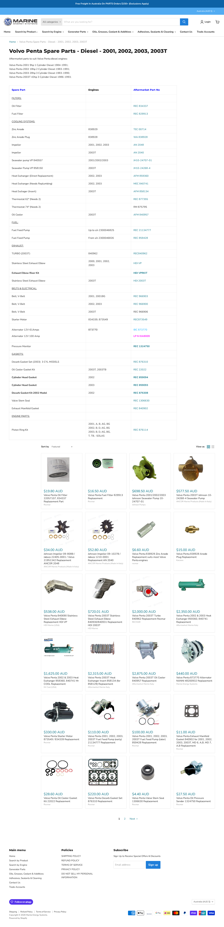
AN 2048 (138, 145)
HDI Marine (93, 628)
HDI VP (137, 263)
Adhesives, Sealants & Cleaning (156, 31)
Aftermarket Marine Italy (187, 625)
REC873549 (140, 319)
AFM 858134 (141, 191)
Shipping (13, 911)
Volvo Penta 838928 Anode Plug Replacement (191, 555)
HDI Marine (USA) (51, 625)
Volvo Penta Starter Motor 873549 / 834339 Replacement (61, 738)
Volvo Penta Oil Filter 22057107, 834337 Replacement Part (55, 498)
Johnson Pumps (139, 504)
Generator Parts (77, 31)
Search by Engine (52, 31)
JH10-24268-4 (141, 168)
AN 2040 (138, 152)
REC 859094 (140, 377)
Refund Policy (26, 911)
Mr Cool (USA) (50, 687)
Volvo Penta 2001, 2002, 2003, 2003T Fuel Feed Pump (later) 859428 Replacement (149, 739)
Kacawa (179, 560)
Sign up (153, 865)
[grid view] (208, 447)
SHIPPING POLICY (71, 856)
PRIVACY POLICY (70, 869)
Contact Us (186, 31)
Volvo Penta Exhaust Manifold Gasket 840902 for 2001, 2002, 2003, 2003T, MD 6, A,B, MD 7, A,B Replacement (194, 741)
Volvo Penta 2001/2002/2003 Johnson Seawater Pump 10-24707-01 (149, 498)
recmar (135, 563)
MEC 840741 (140, 183)
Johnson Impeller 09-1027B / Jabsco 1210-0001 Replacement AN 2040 (104, 557)
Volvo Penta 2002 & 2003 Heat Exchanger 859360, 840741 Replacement (193, 619)
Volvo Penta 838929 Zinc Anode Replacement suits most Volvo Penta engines (150, 557)
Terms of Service (43, 911)
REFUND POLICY (70, 860)
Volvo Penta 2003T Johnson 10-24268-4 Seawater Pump (194, 496)
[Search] (184, 21)
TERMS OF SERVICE (72, 864)
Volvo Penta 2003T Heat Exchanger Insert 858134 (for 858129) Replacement (104, 681)
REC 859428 (140, 238)
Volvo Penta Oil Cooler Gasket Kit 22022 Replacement (60, 799)
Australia (204, 11)
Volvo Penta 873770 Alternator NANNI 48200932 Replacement (194, 679)
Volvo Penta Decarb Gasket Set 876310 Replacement (105, 799)
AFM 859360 (141, 176)
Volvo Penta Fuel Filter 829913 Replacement (105, 496)
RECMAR (136, 622)
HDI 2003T (139, 280)
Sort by (45, 446)
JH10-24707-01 (142, 160)
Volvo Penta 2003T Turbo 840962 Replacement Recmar (148, 617)
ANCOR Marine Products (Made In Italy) (194, 501)
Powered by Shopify (18, 918)
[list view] (213, 447)
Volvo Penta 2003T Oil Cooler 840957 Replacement (148, 679)
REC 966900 (140, 304)
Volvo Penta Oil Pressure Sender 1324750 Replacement (193, 799)
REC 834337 (140, 106)
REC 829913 (140, 113)
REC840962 (140, 253)
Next (133, 818)
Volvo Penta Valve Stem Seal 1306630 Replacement (148, 799)
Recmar (47, 504)
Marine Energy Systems (186, 684)
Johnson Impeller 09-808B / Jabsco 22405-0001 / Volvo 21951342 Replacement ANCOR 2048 (59, 558)
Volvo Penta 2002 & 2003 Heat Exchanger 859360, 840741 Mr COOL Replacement (61, 681)
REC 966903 (140, 296)
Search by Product (25, 31)
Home (7, 31)
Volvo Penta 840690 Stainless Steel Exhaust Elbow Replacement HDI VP (61, 619)
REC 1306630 (141, 400)
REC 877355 (140, 199)
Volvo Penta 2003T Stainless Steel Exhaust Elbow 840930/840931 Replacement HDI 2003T (105, 620)
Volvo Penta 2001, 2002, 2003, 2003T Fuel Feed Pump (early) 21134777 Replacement (105, 739)
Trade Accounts (206, 31)
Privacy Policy (60, 911)
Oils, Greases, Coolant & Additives (112, 31)
